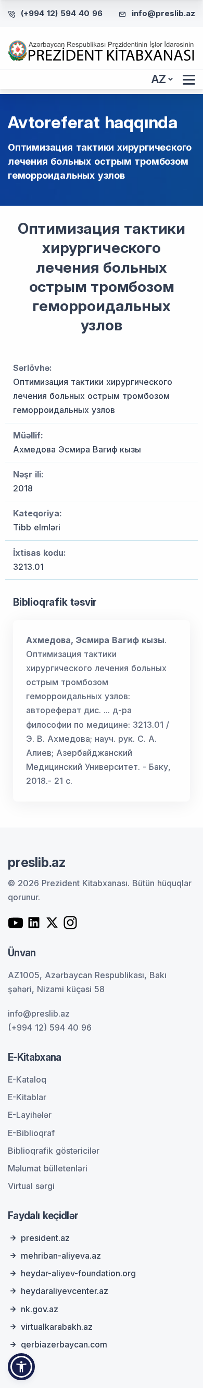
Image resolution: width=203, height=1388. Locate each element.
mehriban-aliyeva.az (61, 1255)
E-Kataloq (27, 1079)
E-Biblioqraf (31, 1133)
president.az (45, 1238)
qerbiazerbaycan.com (64, 1344)
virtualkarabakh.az (57, 1327)
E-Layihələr (30, 1115)
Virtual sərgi (31, 1186)
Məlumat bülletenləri (47, 1168)
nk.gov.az (39, 1309)
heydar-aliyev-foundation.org (78, 1273)
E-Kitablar (27, 1097)
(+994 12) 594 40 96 (62, 13)
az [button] (159, 79)
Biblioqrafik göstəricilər (53, 1150)
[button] (21, 1367)
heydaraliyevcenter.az (64, 1291)
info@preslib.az (163, 13)
